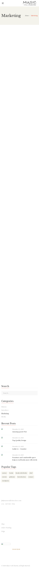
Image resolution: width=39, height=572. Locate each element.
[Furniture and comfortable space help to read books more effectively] (5, 454)
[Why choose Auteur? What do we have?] (19, 205)
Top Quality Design (12, 116)
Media (3, 417)
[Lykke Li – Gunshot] (19, 154)
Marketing (6, 63)
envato (4, 477)
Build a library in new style (16, 349)
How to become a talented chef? (19, 308)
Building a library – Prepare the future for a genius (17, 265)
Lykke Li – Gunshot (12, 158)
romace (30, 477)
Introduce (5, 410)
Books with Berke (21, 473)
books (11, 473)
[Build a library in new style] (2, 345)
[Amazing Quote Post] (19, 41)
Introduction (22, 477)
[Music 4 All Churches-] (30, 3)
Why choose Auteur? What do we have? (18, 221)
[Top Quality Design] (19, 102)
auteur (4, 473)
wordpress (5, 481)
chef (31, 473)
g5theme (12, 477)
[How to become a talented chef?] (19, 304)
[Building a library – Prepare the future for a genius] (2, 259)
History (4, 407)
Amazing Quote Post (13, 57)
